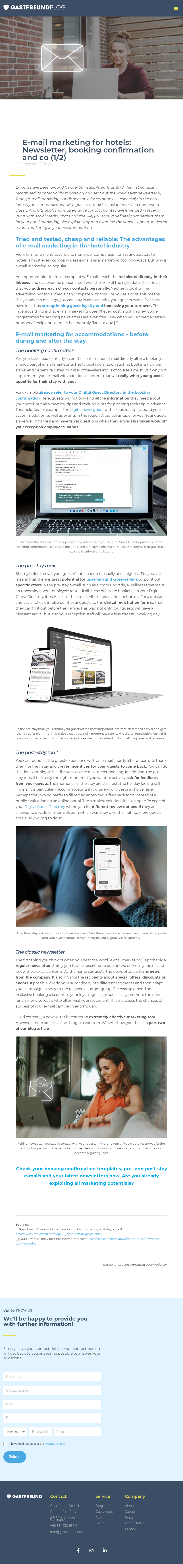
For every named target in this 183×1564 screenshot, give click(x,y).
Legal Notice (135, 1523)
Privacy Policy (54, 1443)
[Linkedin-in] (105, 1550)
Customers (104, 1512)
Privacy (130, 1529)
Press (129, 1517)
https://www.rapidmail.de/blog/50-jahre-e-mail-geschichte (58, 1234)
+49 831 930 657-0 (63, 1526)
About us (132, 1506)
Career (130, 1512)
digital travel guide (87, 410)
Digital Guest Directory (45, 807)
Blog (99, 1506)
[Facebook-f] (78, 1550)
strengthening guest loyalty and (72, 306)
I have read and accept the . (37, 1443)
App (99, 1517)
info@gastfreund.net (66, 1532)
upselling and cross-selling (111, 579)
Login (100, 1523)
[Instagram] (91, 1550)
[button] (176, 8)
